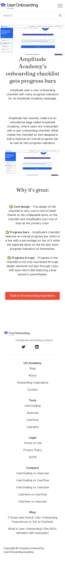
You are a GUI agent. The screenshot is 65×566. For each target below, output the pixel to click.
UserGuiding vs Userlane (32, 487)
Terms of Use (33, 443)
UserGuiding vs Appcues (32, 473)
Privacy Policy (32, 450)
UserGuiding (32, 405)
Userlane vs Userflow (32, 494)
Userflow (33, 420)
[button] (60, 6)
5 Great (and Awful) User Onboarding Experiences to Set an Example (32, 519)
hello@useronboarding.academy (34, 340)
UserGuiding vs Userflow (32, 480)
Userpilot (32, 427)
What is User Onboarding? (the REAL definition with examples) (32, 531)
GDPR (33, 457)
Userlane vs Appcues (32, 501)
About (32, 375)
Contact (32, 389)
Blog (33, 368)
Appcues (32, 412)
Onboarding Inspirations (32, 382)
